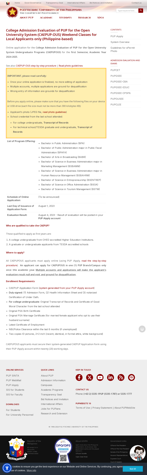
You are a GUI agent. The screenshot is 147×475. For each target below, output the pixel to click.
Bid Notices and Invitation (101, 3)
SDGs (100, 17)
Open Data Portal (82, 457)
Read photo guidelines (71, 65)
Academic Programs (52, 389)
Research (84, 17)
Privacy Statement (102, 407)
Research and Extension (54, 413)
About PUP (26, 17)
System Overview (120, 42)
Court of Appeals (116, 462)
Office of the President (118, 445)
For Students (13, 410)
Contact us (137, 3)
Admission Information (53, 380)
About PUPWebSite (124, 407)
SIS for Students (15, 389)
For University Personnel (19, 414)
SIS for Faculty (14, 394)
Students (65, 17)
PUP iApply (117, 36)
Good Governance (33, 3)
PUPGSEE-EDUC (120, 87)
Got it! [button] (133, 469)
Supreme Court (115, 459)
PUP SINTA (12, 375)
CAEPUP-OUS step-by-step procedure (36, 65)
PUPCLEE (116, 104)
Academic (46, 17)
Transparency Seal (54, 3)
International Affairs (76, 3)
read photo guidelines (54, 112)
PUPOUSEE (117, 98)
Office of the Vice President (119, 449)
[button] (7, 468)
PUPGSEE (116, 75)
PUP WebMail (13, 380)
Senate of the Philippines (119, 452)
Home (17, 3)
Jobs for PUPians (50, 408)
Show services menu (142, 329)
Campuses (46, 385)
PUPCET (115, 70)
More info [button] (31, 470)
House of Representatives (119, 455)
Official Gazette (81, 453)
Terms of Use (83, 407)
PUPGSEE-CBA (119, 81)
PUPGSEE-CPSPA (121, 93)
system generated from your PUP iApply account (67, 288)
